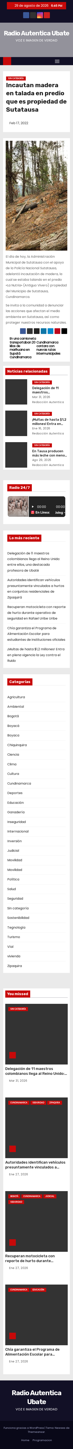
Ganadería (16, 812)
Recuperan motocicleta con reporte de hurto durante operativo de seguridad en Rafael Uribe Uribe (36, 613)
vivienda (13, 956)
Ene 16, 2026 (41, 428)
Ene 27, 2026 (18, 1174)
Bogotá (13, 716)
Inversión (14, 841)
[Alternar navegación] (57, 61)
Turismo (13, 937)
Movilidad (14, 860)
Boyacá (13, 725)
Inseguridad (16, 822)
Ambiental (15, 706)
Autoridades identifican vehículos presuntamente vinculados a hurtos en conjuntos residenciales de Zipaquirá (36, 1169)
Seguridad (15, 898)
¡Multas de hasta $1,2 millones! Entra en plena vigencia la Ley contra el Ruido (35, 655)
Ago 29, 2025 (41, 460)
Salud (11, 889)
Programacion (42, 1440)
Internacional (18, 831)
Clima (11, 764)
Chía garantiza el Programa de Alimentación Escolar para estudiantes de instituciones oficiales (36, 634)
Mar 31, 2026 (41, 397)
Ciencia (13, 754)
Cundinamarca (19, 783)
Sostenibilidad (18, 917)
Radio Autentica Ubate (36, 33)
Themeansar (36, 1432)
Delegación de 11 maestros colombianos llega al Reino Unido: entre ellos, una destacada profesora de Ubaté (34, 1076)
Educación (15, 802)
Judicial (13, 850)
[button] (65, 61)
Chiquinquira (17, 745)
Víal (10, 946)
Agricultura (16, 697)
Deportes (15, 793)
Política (13, 879)
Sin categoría (16, 78)
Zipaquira (14, 966)
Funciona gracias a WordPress (24, 1428)
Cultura (13, 773)
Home (25, 1440)
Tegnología (16, 927)
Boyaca (13, 735)
